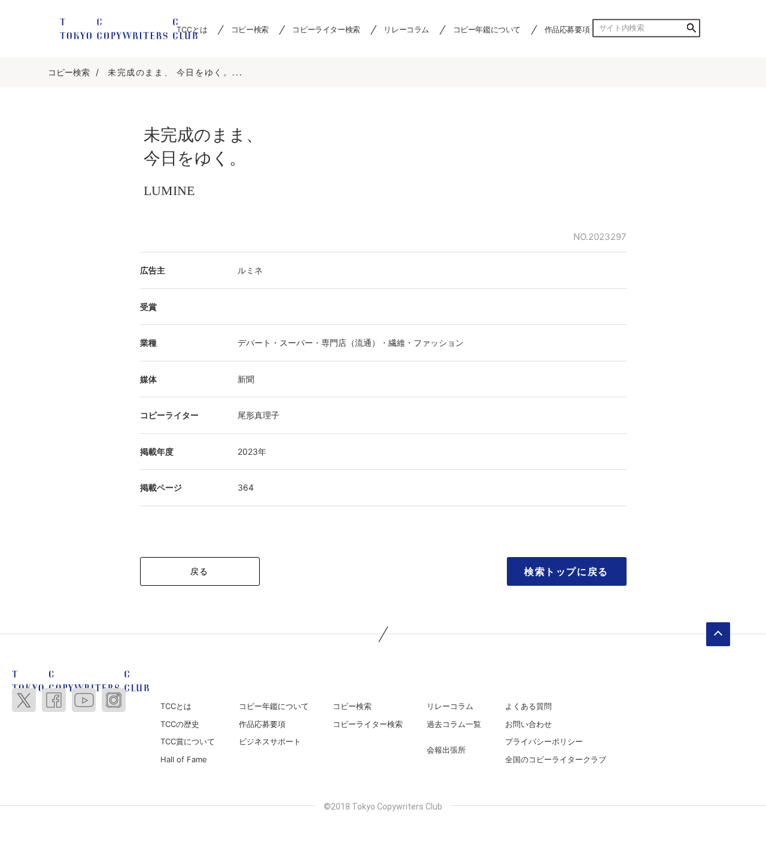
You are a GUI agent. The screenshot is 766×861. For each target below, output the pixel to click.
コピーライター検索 (326, 29)
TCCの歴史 (179, 724)
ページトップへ (718, 634)
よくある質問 (528, 706)
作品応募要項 (567, 29)
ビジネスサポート (270, 741)
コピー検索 (250, 29)
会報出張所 (446, 749)
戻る (199, 571)
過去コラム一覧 (454, 724)
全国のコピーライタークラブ (555, 759)
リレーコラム (406, 29)
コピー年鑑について (487, 29)
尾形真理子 (258, 415)
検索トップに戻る (566, 571)
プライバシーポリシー (544, 741)
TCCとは (176, 706)
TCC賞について (187, 741)
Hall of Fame (183, 759)
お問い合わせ (528, 724)
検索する (691, 28)
